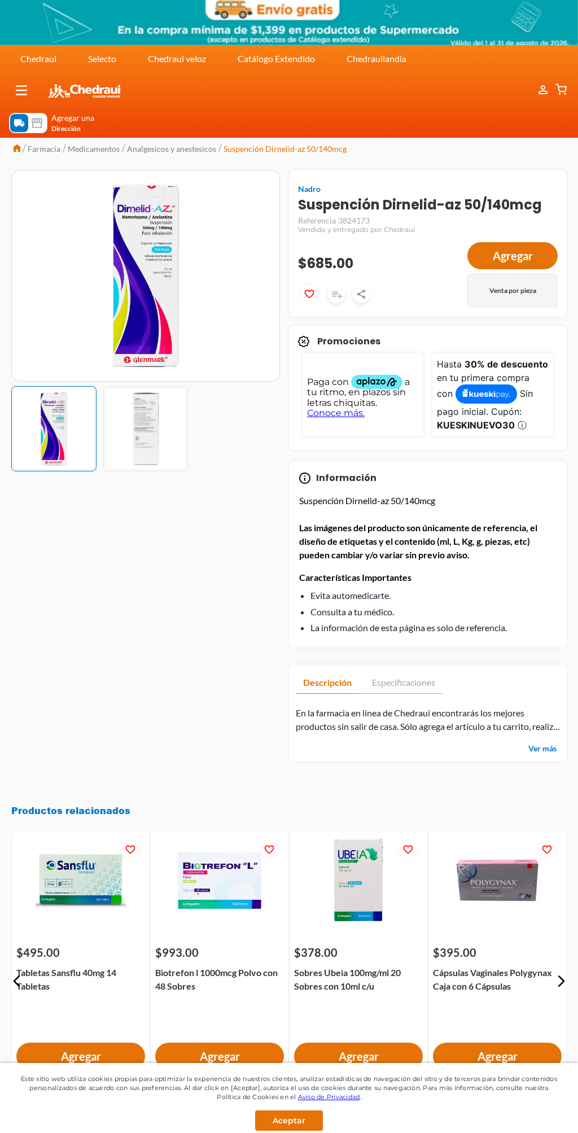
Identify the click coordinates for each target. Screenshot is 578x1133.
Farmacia (44, 149)
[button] (21, 90)
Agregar (513, 256)
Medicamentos (94, 149)
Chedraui (38, 58)
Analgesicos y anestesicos (171, 149)
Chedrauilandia (376, 58)
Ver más (542, 748)
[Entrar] (537, 90)
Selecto (102, 58)
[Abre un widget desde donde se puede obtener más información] (532, 1113)
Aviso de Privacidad (329, 1097)
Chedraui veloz (177, 58)
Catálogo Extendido (276, 58)
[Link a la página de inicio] (17, 149)
